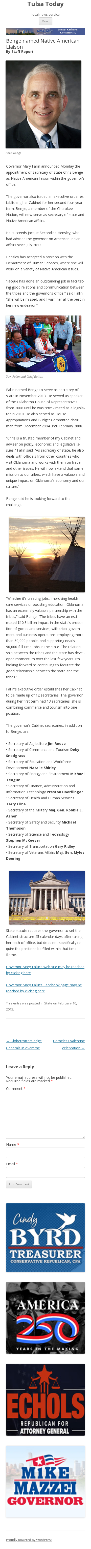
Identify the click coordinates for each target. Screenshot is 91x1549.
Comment (16, 1088)
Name (12, 1144)
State (48, 1003)
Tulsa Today (45, 4)
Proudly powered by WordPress (29, 1540)
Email (12, 1163)
